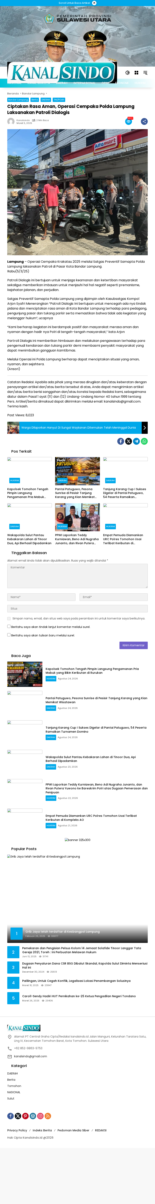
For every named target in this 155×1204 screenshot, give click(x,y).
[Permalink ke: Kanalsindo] (12, 121)
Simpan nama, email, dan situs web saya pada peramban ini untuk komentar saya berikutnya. (79, 618)
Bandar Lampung (18, 99)
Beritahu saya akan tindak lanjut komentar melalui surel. (50, 627)
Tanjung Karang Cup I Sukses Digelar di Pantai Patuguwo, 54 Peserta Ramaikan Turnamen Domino (124, 493)
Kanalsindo (23, 120)
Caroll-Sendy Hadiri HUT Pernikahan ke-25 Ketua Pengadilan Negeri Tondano (79, 996)
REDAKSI (101, 1130)
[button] (127, 72)
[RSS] (48, 1116)
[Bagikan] (144, 121)
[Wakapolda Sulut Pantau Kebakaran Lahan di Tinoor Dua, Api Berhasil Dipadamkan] (29, 517)
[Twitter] (128, 441)
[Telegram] (136, 441)
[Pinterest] (25, 1116)
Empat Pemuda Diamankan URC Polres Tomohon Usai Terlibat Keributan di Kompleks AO (123, 539)
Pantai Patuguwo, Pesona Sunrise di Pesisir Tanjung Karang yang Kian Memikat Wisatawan (75, 493)
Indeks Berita (42, 1130)
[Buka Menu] (136, 72)
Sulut (10, 1098)
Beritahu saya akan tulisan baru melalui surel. (43, 635)
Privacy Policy (17, 1130)
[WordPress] (33, 1116)
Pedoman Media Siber (73, 1130)
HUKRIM (14, 480)
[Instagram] (40, 1116)
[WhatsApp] (144, 441)
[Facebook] (120, 441)
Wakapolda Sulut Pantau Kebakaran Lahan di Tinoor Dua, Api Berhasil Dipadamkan (29, 539)
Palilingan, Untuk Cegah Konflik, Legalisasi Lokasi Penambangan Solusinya (76, 981)
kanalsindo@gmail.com (30, 1056)
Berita (34, 99)
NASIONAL (13, 1092)
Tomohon (14, 1086)
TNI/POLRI (59, 99)
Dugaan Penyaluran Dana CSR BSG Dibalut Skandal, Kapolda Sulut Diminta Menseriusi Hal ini (84, 966)
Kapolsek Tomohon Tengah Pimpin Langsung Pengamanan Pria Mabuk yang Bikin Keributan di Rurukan (27, 493)
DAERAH (46, 99)
